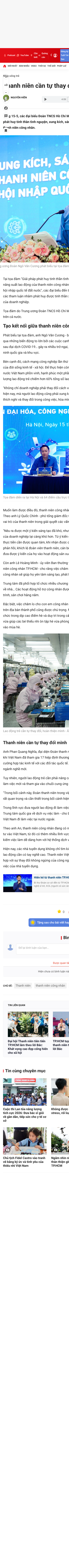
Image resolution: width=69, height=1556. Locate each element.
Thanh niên (23, 985)
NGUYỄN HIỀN (19, 97)
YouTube (24, 55)
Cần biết (36, 55)
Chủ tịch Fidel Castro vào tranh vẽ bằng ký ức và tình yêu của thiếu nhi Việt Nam (24, 1161)
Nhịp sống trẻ (11, 76)
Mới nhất (12, 66)
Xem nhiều (24, 66)
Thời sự (42, 66)
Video (34, 66)
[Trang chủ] (4, 66)
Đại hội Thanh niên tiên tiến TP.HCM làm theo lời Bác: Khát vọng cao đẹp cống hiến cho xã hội (28, 1047)
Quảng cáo (45, 55)
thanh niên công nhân (50, 985)
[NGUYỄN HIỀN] (6, 98)
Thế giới (51, 66)
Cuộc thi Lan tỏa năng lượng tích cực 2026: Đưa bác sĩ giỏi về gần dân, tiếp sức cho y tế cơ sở (24, 1114)
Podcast (11, 55)
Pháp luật (62, 66)
